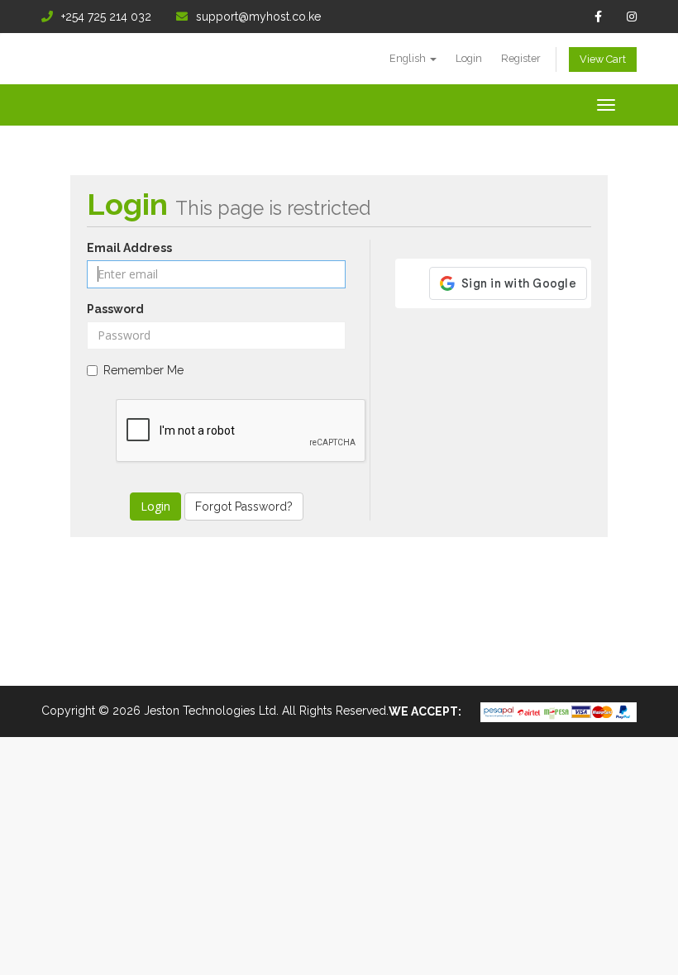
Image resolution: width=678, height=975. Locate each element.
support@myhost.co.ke (258, 16)
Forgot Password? (244, 506)
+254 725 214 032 (106, 16)
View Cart (603, 59)
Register (521, 58)
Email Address (129, 247)
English (408, 58)
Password (115, 309)
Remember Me (143, 370)
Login (469, 58)
